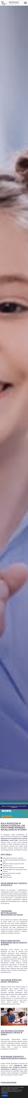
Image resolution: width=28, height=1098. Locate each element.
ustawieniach (4, 1092)
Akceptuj (5, 1095)
